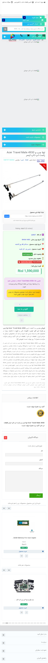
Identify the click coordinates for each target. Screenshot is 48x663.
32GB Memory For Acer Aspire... (24, 538)
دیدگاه (41, 468)
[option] (24, 535)
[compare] (22, 320)
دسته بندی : (32, 160)
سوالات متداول (6, 2)
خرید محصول (23, 551)
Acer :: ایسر (24, 160)
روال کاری (24, 7)
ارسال (38, 495)
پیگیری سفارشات (24, 12)
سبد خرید (31, 17)
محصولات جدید (36, 145)
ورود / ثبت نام (39, 2)
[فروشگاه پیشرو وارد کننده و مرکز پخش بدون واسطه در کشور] (12, 38)
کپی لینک (7, 216)
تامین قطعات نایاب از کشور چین (22, 2)
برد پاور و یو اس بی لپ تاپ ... (24, 599)
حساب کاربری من (32, 24)
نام (42, 451)
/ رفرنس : (18, 160)
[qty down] (27, 305)
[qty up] (31, 305)
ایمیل (41, 459)
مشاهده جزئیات (23, 315)
